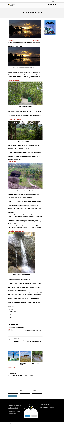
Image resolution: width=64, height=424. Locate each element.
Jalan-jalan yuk (35, 363)
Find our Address (18, 1)
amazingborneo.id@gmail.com (29, 1)
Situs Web (34, 390)
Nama (9, 390)
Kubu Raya (26, 330)
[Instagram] (54, 1)
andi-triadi (36, 14)
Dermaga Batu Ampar (15, 46)
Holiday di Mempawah (33, 342)
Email (21, 390)
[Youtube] (53, 1)
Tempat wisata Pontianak (31, 330)
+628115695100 (12, 1)
